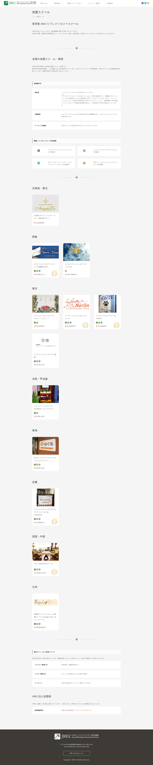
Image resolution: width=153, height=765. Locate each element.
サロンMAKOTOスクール (43, 564)
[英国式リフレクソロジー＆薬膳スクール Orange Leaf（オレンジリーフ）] (45, 602)
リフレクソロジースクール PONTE (106, 317)
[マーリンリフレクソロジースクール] (76, 304)
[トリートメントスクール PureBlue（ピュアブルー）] (45, 394)
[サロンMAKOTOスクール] (45, 552)
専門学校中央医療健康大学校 (82, 710)
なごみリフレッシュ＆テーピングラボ (76, 265)
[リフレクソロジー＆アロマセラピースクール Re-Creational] (45, 497)
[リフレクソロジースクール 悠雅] (45, 342)
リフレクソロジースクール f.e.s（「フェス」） (45, 317)
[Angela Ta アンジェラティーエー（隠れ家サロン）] (45, 203)
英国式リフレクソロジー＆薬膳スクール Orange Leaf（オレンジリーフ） (45, 617)
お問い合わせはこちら (76, 753)
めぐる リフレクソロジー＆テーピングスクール (45, 459)
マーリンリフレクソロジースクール (76, 317)
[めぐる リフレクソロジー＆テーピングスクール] (45, 446)
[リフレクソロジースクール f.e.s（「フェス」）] (45, 304)
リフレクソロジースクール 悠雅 (45, 356)
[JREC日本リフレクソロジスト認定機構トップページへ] (20, 3)
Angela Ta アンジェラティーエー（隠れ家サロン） (45, 217)
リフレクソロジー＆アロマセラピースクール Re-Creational (45, 512)
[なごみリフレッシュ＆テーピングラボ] (76, 252)
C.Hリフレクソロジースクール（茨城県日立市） (45, 265)
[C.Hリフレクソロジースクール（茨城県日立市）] (45, 252)
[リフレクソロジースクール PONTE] (107, 304)
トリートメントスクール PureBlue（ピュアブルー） (44, 407)
